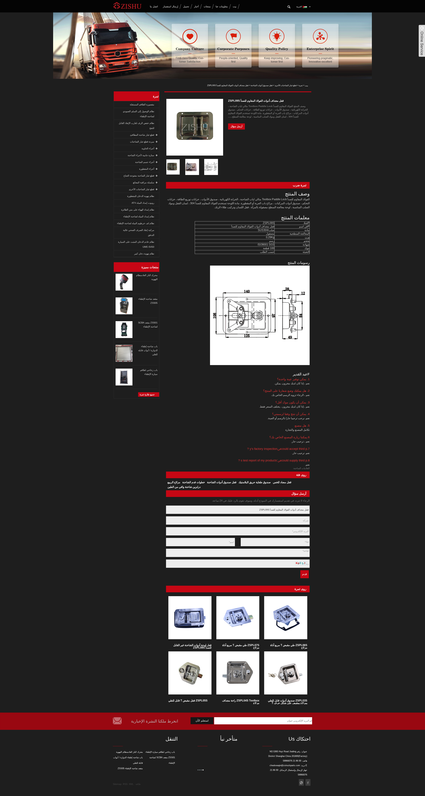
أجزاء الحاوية (148, 148)
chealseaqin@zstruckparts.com (285, 765)
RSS (125, 784)
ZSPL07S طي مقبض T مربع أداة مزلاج (240, 646)
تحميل (186, 6)
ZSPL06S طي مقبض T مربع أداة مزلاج (288, 646)
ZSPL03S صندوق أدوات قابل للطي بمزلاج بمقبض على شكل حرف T (287, 701)
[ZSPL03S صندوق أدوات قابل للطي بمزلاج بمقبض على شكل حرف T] (286, 673)
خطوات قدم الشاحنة (193, 482)
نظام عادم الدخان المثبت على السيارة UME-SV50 (136, 244)
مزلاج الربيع (174, 482)
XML (131, 784)
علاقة (138, 784)
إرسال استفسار (170, 6)
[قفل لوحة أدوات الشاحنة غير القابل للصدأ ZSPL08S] (190, 618)
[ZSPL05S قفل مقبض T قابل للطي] (190, 673)
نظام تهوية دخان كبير (144, 253)
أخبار (196, 6)
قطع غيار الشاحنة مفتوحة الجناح (139, 175)
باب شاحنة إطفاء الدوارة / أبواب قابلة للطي (148, 350)
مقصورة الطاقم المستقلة (142, 104)
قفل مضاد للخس (282, 482)
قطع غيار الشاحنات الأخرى (286, 85)
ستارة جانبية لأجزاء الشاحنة (141, 155)
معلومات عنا (222, 6)
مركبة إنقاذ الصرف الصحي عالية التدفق (138, 232)
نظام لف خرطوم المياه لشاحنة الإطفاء (135, 223)
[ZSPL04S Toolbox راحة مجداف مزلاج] (238, 673)
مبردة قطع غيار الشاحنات (142, 141)
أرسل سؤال (236, 126)
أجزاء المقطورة (146, 169)
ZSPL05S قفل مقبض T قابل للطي (188, 700)
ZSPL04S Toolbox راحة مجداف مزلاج (240, 701)
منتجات (207, 6)
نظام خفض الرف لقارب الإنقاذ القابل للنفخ (136, 125)
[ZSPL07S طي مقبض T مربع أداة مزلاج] (238, 618)
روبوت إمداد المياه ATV (143, 203)
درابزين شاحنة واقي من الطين (184, 486)
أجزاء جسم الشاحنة (144, 162)
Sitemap (117, 784)
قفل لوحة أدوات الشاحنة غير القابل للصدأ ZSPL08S (192, 646)
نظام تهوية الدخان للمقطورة (140, 196)
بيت (234, 6)
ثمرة (301, 85)
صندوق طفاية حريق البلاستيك (255, 482)
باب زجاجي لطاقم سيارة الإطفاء (160, 752)
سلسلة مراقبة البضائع (143, 182)
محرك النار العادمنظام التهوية (129, 752)
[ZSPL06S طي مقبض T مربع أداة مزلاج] (286, 618)
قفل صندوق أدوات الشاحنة (262, 85)
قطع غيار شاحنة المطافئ (142, 135)
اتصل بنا (154, 6)
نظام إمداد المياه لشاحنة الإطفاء (138, 216)
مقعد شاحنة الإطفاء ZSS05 (130, 768)
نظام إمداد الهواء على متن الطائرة (137, 209)
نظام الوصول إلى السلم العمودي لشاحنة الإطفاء (138, 114)
